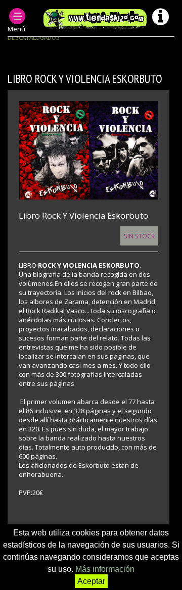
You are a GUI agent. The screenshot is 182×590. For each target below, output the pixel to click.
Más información (104, 569)
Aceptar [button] (91, 581)
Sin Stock (139, 236)
